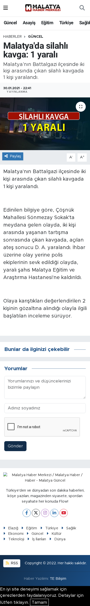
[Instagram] (45, 513)
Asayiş (29, 22)
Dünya (60, 539)
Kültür (57, 534)
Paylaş (15, 156)
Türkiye (66, 22)
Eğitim (47, 22)
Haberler (12, 36)
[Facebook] (26, 513)
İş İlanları (39, 539)
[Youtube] (64, 513)
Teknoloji (16, 539)
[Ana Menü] (5, 8)
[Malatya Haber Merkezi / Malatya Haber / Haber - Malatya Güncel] (43, 8)
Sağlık (71, 528)
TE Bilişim (58, 579)
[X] (36, 513)
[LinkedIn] (54, 513)
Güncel (10, 22)
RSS (14, 563)
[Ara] (82, 8)
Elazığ (13, 528)
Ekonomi (16, 534)
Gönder (15, 446)
